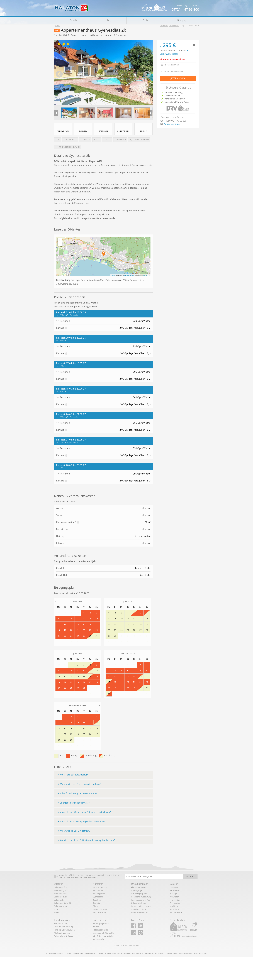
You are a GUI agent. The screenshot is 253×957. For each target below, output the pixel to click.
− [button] (60, 244)
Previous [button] (59, 74)
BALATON (128, 945)
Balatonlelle (59, 900)
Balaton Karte (176, 912)
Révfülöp (96, 903)
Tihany (96, 906)
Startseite (164, 26)
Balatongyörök (99, 893)
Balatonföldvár (60, 896)
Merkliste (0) (181, 6)
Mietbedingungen (62, 933)
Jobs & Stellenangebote (103, 936)
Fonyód (57, 909)
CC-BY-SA (146, 275)
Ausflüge (173, 893)
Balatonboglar (60, 890)
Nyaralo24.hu (98, 939)
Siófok (56, 912)
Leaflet (113, 275)
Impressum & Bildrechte (103, 933)
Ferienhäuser (174, 26)
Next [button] (147, 74)
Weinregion (175, 903)
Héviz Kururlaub (100, 912)
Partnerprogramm (101, 923)
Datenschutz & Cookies (64, 936)
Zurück (57, 26)
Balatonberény (60, 887)
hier (205, 953)
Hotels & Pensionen (139, 912)
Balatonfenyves (60, 893)
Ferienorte (174, 890)
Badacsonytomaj (100, 887)
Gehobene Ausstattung (141, 896)
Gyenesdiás (98, 896)
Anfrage (195, 6)
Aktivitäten (174, 896)
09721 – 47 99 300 (185, 9)
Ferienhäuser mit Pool (140, 900)
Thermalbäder (176, 900)
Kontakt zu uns (60, 923)
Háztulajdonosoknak (101, 930)
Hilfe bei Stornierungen (64, 930)
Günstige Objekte (138, 909)
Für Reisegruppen (139, 893)
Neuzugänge (136, 890)
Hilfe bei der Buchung (63, 926)
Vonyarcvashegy (100, 909)
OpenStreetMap (129, 275)
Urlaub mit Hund (138, 903)
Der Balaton (175, 887)
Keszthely (97, 900)
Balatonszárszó (60, 906)
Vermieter (97, 926)
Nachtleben (175, 906)
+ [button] (60, 240)
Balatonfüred (98, 890)
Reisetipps (174, 909)
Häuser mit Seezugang (141, 906)
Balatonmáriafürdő (62, 903)
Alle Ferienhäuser (139, 887)
